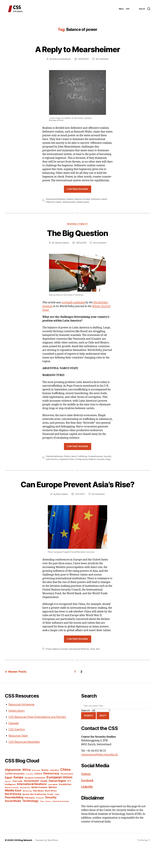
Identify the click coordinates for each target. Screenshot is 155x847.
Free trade (17, 781)
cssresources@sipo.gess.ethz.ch (99, 754)
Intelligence (10, 784)
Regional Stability (77, 224)
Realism (69, 199)
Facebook (87, 780)
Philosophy (30, 798)
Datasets (13, 723)
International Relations (56, 199)
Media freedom (39, 787)
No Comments (102, 59)
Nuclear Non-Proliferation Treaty (38, 794)
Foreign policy (81, 459)
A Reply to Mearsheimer (77, 49)
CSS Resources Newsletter (24, 741)
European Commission (35, 778)
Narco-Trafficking (79, 456)
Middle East (13, 790)
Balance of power (82, 199)
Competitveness (95, 456)
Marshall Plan (25, 787)
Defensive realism (99, 199)
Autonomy (36, 770)
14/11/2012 (80, 494)
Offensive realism (53, 202)
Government (31, 780)
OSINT (57, 794)
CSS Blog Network (22, 840)
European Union (59, 777)
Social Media (13, 800)
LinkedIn (87, 786)
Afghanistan (13, 769)
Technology (30, 801)
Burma (44, 770)
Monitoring (27, 791)
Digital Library (16, 710)
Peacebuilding (14, 797)
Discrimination (67, 774)
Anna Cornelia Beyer (62, 59)
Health (43, 781)
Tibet (42, 801)
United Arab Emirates (60, 801)
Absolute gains (69, 202)
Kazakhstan (65, 784)
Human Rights (57, 780)
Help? (103, 715)
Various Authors (62, 243)
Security (107, 456)
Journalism (53, 784)
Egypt (8, 777)
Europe (18, 777)
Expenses (8, 781)
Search (88, 715)
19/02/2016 (81, 243)
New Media (38, 791)
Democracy (51, 773)
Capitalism (54, 770)
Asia (98, 649)
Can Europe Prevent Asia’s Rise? (77, 484)
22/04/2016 (83, 59)
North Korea (13, 794)
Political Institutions (54, 456)
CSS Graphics (16, 729)
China (92, 649)
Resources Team (18, 735)
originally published (73, 302)
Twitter (86, 774)
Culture (38, 773)
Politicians (40, 798)
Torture (48, 801)
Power (48, 649)
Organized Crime (66, 459)
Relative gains (83, 202)
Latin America (52, 459)
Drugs (108, 459)
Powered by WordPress (46, 840)
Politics (67, 456)
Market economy (12, 787)
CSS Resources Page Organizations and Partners (37, 716)
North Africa (51, 791)
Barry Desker (62, 494)
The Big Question (77, 233)
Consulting (29, 774)
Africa (26, 769)
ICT (69, 781)
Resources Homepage (21, 704)
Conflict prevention (15, 773)
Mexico (53, 787)
